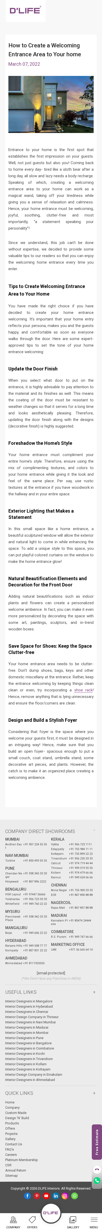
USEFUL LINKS (21, 992)
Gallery (10, 1139)
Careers (11, 1155)
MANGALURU (16, 928)
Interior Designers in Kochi (25, 1054)
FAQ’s (9, 1149)
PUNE (10, 868)
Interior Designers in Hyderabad (29, 1006)
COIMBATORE (62, 932)
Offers (10, 1128)
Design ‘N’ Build (17, 1118)
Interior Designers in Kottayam (27, 1069)
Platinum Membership (21, 1160)
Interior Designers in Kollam (26, 1064)
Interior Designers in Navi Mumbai (30, 1022)
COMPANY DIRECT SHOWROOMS (40, 831)
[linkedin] (55, 1195)
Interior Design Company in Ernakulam (33, 1074)
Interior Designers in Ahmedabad (30, 1080)
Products (12, 1123)
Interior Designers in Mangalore (28, 1001)
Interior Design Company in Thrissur (32, 1017)
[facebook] (27, 1195)
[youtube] (46, 1195)
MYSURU (12, 911)
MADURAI (59, 915)
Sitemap (11, 1176)
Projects (11, 1134)
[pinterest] (36, 1195)
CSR (8, 1165)
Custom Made (15, 1113)
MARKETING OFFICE (68, 944)
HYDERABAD (15, 941)
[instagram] (65, 1195)
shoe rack (83, 690)
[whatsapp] (74, 1195)
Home (9, 1102)
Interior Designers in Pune (24, 1038)
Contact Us (13, 1144)
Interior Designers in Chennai (26, 1012)
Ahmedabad (16, 958)
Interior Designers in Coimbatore (29, 1048)
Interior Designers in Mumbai (26, 1033)
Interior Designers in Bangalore (28, 1043)
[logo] (26, 11)
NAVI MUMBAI (17, 855)
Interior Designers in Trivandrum (29, 1059)
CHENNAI (59, 885)
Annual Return (15, 1170)
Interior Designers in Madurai (26, 1027)
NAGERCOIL (61, 903)
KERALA (57, 839)
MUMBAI (12, 839)
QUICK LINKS (19, 1093)
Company (12, 1107)
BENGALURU (15, 889)
